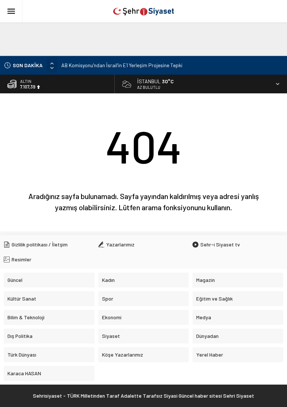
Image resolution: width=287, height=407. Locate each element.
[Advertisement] (143, 39)
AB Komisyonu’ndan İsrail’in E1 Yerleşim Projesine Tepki (121, 65)
